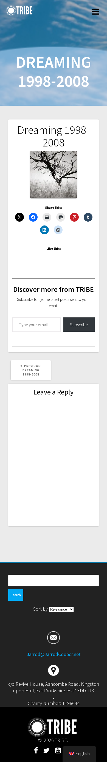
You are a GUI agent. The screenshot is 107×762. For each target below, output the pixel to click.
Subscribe (79, 324)
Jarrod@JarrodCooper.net (54, 654)
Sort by (41, 609)
